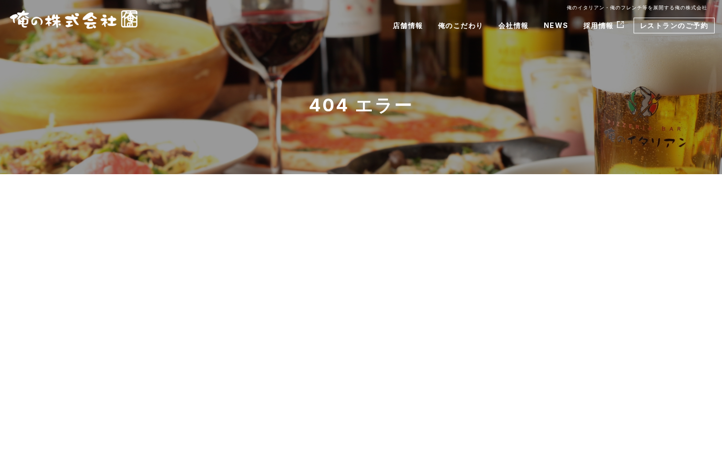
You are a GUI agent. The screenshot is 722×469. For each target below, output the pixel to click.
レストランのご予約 (674, 25)
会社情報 (514, 25)
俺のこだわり (461, 25)
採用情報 (598, 25)
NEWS (556, 25)
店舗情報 (408, 25)
